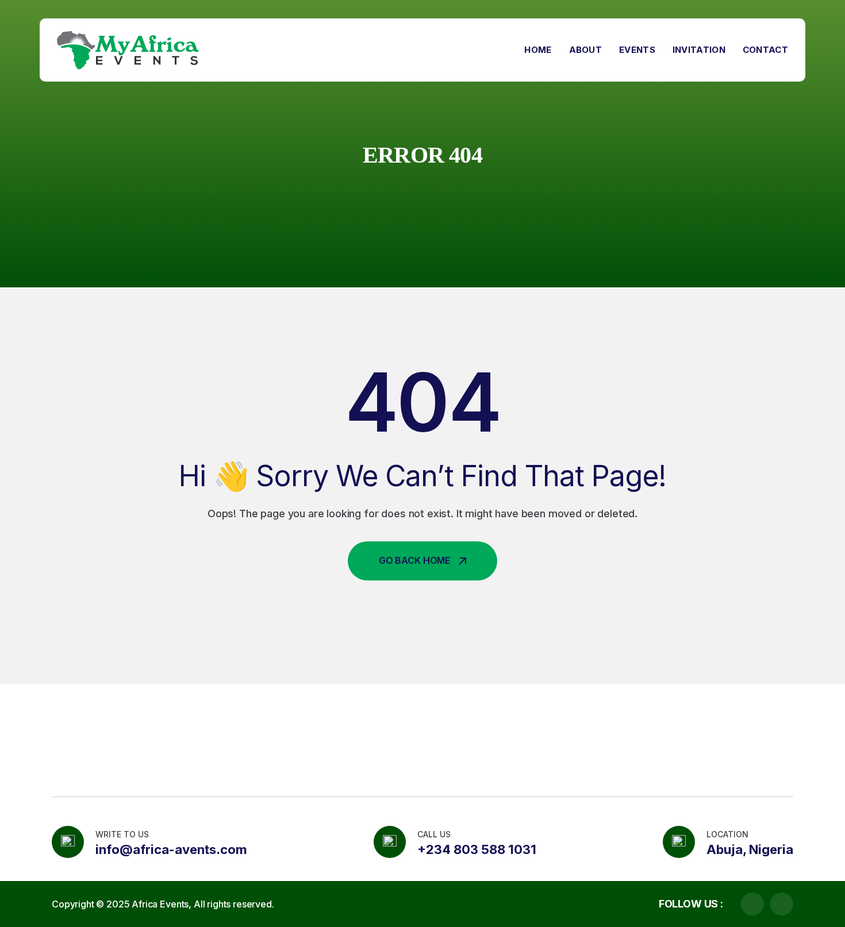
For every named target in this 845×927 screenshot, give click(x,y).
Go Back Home (414, 560)
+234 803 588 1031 (476, 849)
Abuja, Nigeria (749, 849)
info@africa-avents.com (171, 849)
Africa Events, (161, 904)
